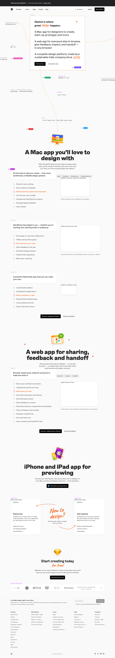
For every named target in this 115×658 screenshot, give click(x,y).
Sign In (90, 9)
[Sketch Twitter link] (95, 654)
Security (97, 622)
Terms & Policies (99, 624)
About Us (97, 614)
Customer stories (82, 528)
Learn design (80, 531)
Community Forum (79, 624)
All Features (14, 647)
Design (13, 617)
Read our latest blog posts (84, 526)
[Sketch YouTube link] (101, 654)
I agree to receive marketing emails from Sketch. (88, 604)
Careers (97, 617)
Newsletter (56, 627)
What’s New (14, 614)
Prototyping (14, 622)
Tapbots (70, 120)
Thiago (57, 120)
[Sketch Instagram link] (98, 654)
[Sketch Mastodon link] (103, 654)
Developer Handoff (16, 624)
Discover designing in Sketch (50, 316)
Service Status (78, 627)
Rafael (61, 120)
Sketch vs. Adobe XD (37, 622)
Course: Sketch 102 (58, 622)
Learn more (47, 3)
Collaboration (14, 619)
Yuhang (65, 120)
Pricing (40, 9)
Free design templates (19, 528)
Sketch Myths (35, 614)
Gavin (53, 120)
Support (76, 617)
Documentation (17, 531)
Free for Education (36, 624)
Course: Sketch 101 (58, 619)
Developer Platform (58, 629)
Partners (97, 619)
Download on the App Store (58, 486)
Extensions (14, 639)
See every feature (69, 316)
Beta (12, 644)
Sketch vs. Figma (36, 619)
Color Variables (15, 627)
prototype (50, 35)
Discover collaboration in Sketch (51, 431)
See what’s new (53, 64)
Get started (99, 9)
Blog (54, 614)
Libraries (13, 632)
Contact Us (77, 619)
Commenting (14, 629)
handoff (71, 44)
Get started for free (57, 577)
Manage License (79, 622)
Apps (34, 9)
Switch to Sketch (36, 617)
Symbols (13, 634)
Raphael (49, 120)
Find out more (40, 64)
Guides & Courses (18, 526)
